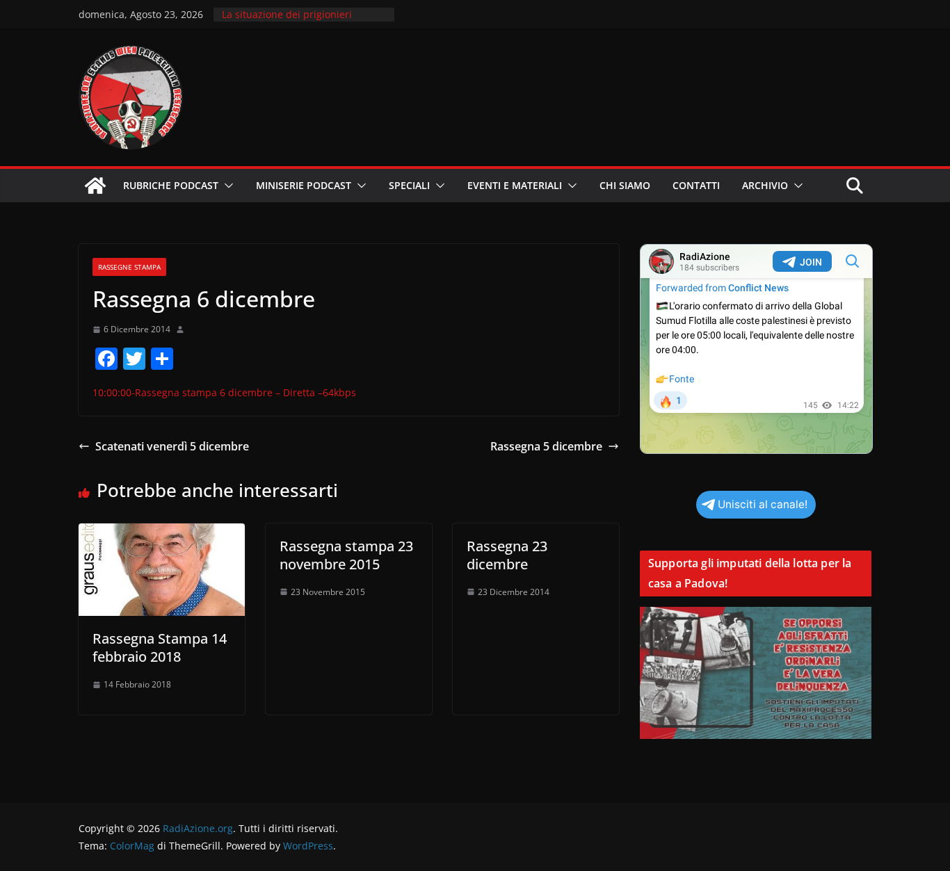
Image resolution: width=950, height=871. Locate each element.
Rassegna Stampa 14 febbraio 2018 (159, 647)
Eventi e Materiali (514, 185)
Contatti (696, 185)
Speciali (409, 185)
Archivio (765, 185)
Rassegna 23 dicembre (507, 555)
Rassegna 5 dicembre (546, 446)
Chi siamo (624, 185)
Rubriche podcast (170, 185)
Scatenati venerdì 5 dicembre (172, 446)
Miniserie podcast (303, 185)
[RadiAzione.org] (95, 185)
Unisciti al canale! (762, 504)
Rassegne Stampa (129, 267)
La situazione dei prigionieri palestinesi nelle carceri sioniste (297, 21)
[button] (226, 185)
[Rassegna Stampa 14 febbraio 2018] (162, 533)
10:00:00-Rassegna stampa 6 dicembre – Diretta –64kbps (224, 392)
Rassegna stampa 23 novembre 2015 (346, 555)
